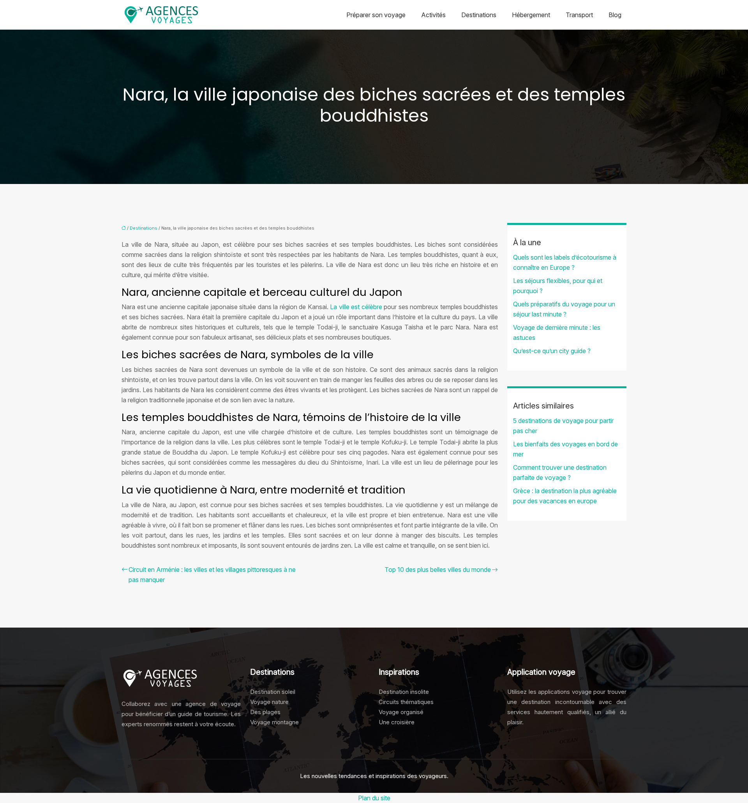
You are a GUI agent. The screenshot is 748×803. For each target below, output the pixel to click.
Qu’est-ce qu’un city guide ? (552, 351)
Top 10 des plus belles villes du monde (438, 569)
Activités (433, 15)
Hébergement (531, 15)
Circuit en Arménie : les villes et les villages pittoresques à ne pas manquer (212, 575)
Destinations (478, 15)
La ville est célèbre (356, 307)
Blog (615, 15)
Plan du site (374, 798)
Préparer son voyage (376, 15)
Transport (579, 15)
